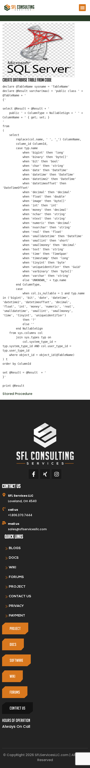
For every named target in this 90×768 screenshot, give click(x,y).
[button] (82, 7)
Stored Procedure (17, 393)
